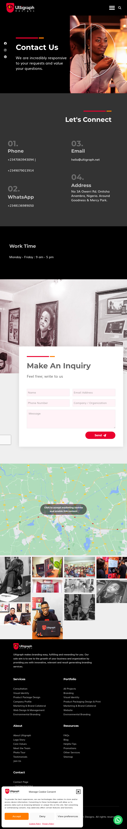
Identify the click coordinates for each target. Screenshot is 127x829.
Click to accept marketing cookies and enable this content (63, 509)
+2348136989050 (21, 205)
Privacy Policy (48, 823)
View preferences (68, 816)
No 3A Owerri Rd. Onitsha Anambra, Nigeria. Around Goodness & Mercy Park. (90, 195)
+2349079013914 (21, 170)
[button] (78, 791)
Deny (42, 816)
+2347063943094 (21, 159)
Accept (17, 816)
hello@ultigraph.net (85, 159)
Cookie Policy (35, 823)
